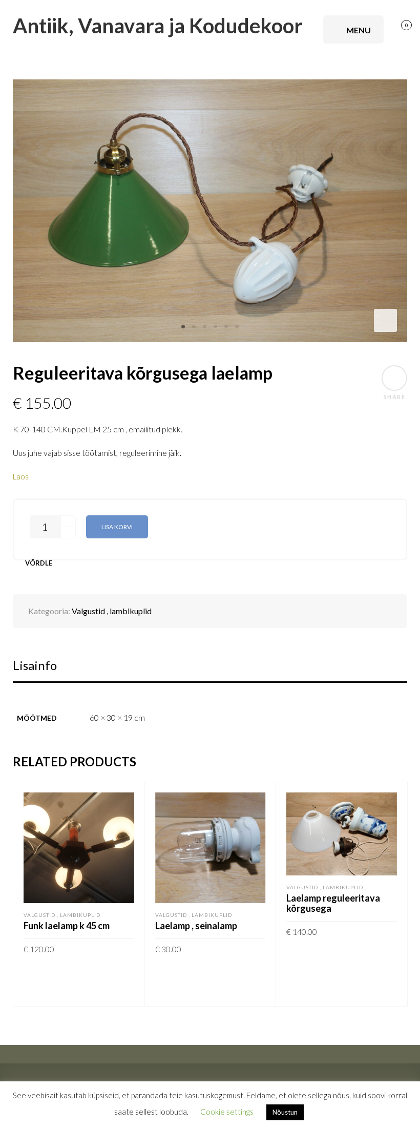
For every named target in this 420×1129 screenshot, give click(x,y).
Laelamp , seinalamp (196, 925)
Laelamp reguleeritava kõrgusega (333, 903)
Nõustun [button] (285, 1112)
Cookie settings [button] (227, 1111)
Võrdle (38, 563)
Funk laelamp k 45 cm (67, 925)
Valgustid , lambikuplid (112, 611)
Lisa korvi (117, 527)
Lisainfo (35, 665)
